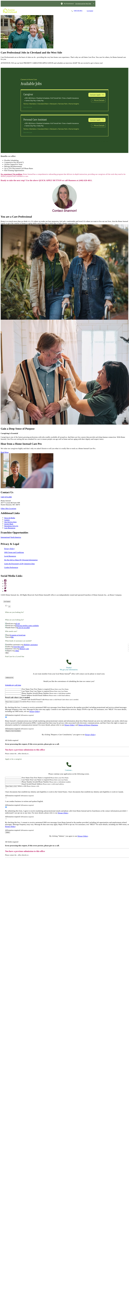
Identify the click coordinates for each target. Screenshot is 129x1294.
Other (17, 651)
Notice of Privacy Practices (88, 725)
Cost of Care (53, 11)
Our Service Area (10, 522)
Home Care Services (29, 11)
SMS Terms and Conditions (14, 552)
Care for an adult (24, 627)
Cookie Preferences (11, 567)
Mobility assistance (31, 645)
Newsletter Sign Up (11, 526)
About (64, 11)
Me (12, 637)
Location (23, 702)
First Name (26, 689)
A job (18, 623)
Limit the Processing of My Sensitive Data (19, 564)
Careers (42, 11)
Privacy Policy (9, 549)
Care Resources (9, 528)
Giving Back (8, 524)
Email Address (27, 695)
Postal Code (26, 699)
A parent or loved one (17, 635)
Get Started (90, 11)
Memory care (24, 649)
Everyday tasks (18, 647)
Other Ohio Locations (8, 508)
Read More (5, 452)
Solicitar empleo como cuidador (27, 625)
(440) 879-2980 (6, 497)
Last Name (25, 691)
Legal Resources (10, 556)
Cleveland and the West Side (83, 3)
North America (15, 537)
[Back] (6, 605)
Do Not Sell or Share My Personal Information (21, 560)
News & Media (9, 518)
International (5, 537)
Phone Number (27, 693)
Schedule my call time (13, 685)
